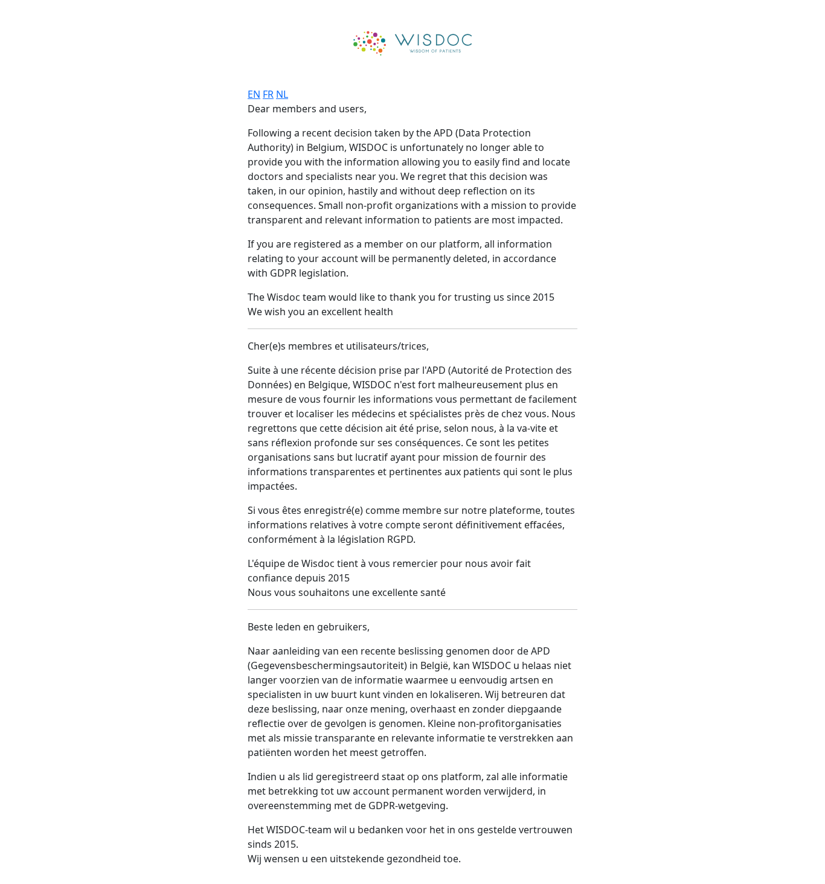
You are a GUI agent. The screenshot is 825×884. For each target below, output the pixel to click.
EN (254, 94)
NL (282, 94)
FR (268, 94)
